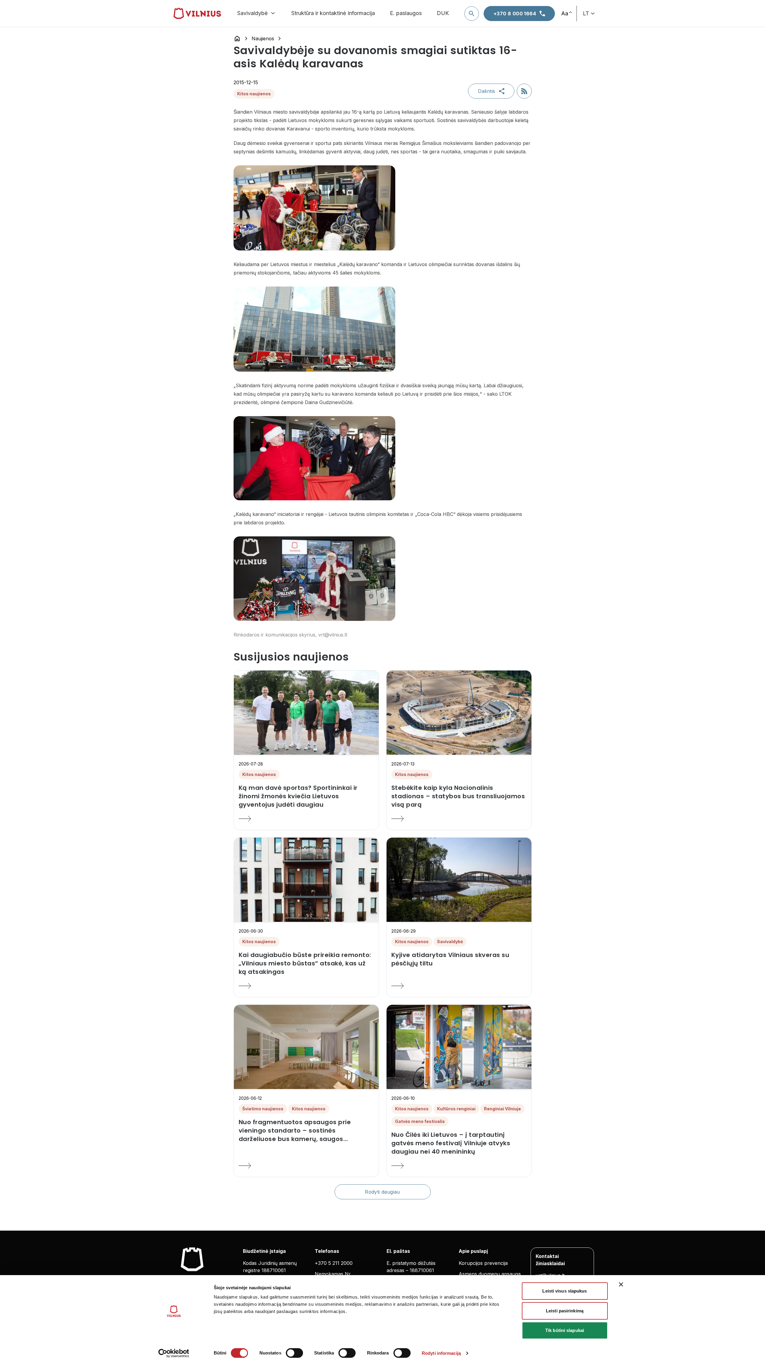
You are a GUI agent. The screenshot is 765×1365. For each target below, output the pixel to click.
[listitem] (306, 796)
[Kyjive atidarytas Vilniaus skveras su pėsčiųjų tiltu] (459, 986)
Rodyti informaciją (441, 1353)
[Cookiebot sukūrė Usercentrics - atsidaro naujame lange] (173, 1353)
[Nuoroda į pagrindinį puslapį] (237, 38)
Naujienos (263, 38)
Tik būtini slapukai (564, 1330)
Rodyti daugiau (382, 1192)
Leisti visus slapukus (564, 1290)
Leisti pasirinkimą (564, 1310)
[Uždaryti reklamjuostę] (621, 1284)
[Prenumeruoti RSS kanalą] (524, 91)
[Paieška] (471, 13)
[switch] (294, 1353)
